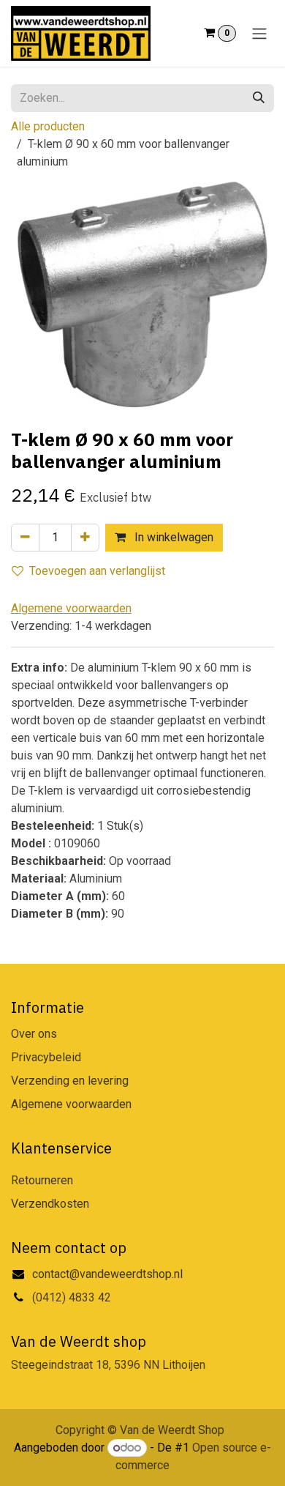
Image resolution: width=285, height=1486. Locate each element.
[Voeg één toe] (85, 537)
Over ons (34, 1034)
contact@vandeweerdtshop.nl (109, 1274)
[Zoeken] (258, 98)
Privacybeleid (46, 1057)
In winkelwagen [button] (172, 537)
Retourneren (42, 1180)
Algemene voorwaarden (71, 1104)
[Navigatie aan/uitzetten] (259, 33)
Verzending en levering (70, 1081)
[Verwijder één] (25, 537)
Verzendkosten (50, 1204)
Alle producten (48, 126)
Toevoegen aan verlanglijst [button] (97, 571)
